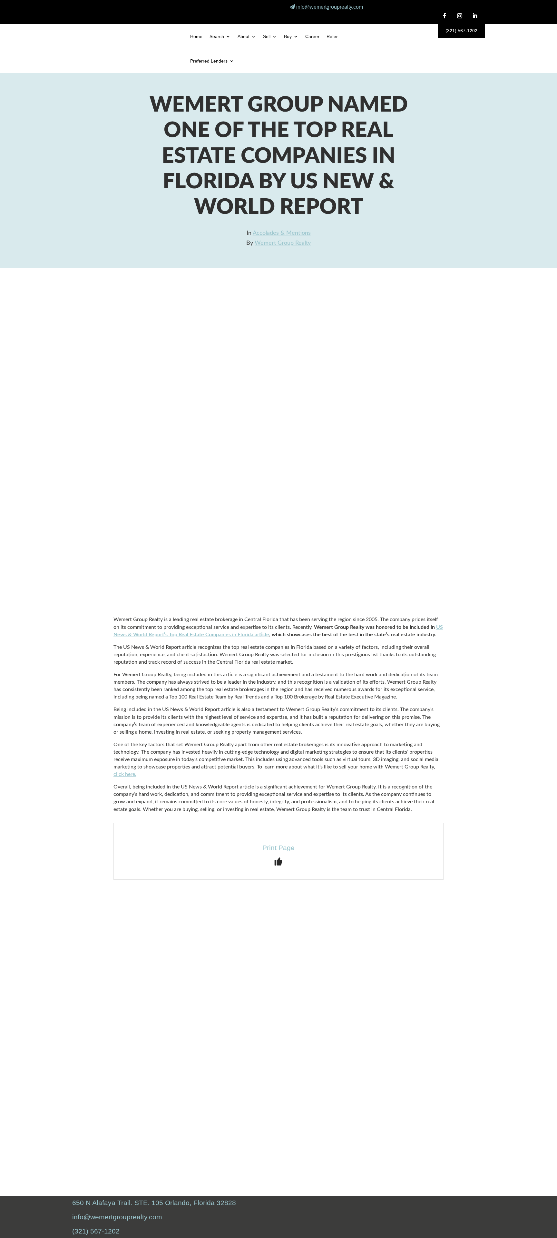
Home (196, 36)
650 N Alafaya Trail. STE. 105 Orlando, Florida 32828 (154, 1202)
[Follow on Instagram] (459, 16)
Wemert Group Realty (283, 243)
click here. (124, 774)
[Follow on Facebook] (444, 16)
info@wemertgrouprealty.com (329, 7)
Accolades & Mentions (282, 233)
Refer (332, 36)
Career (312, 36)
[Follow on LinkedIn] (475, 16)
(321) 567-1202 (461, 30)
